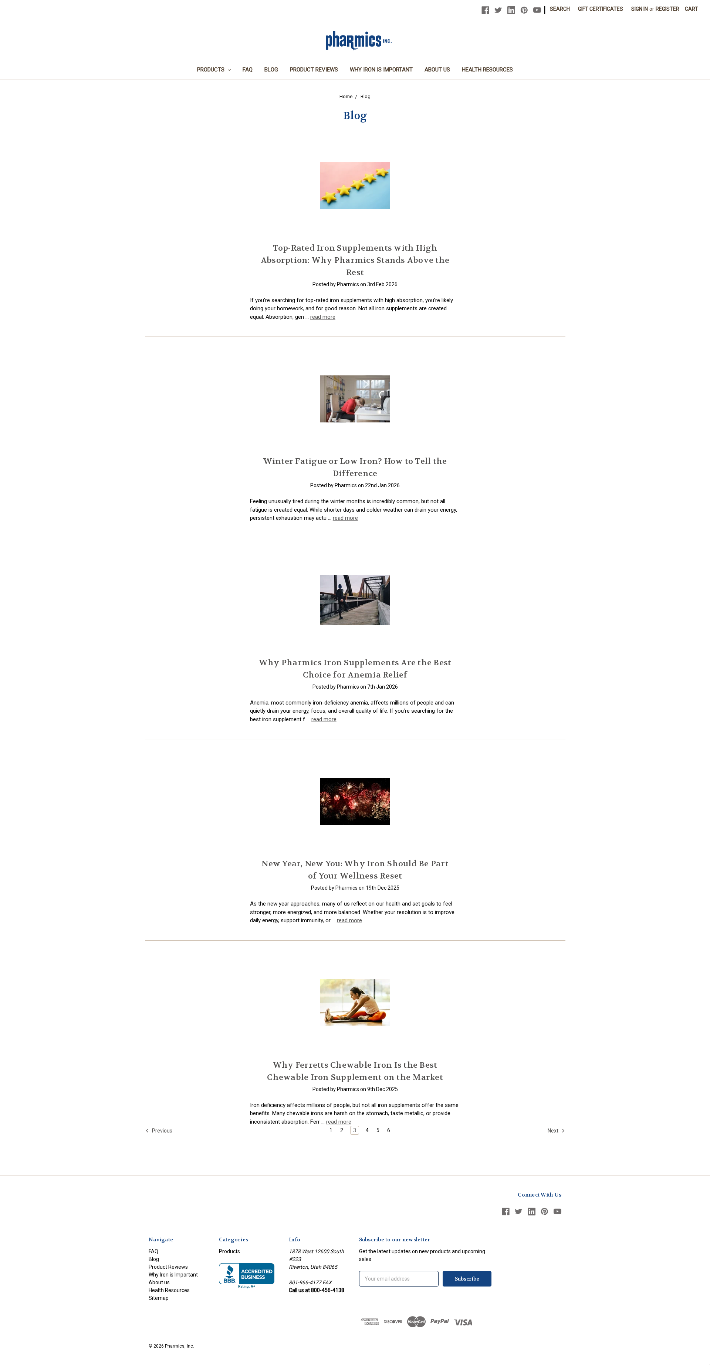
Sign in (639, 9)
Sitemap (159, 1298)
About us (437, 69)
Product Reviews (314, 69)
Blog (271, 69)
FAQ (248, 69)
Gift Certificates (600, 9)
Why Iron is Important (381, 69)
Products (211, 69)
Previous (161, 1131)
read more (322, 317)
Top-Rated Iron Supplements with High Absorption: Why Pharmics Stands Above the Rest (355, 260)
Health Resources (487, 69)
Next (553, 1131)
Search (560, 9)
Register (667, 9)
